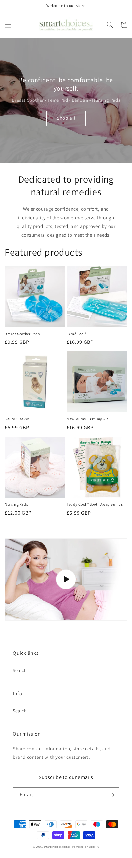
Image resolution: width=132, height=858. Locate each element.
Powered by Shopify (85, 846)
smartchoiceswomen (57, 846)
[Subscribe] (112, 794)
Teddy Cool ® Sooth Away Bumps (95, 504)
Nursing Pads (16, 504)
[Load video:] (66, 580)
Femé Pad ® (77, 333)
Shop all (66, 118)
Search (20, 670)
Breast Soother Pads (22, 333)
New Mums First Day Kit (87, 418)
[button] (8, 25)
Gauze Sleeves (17, 418)
